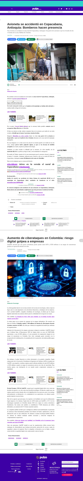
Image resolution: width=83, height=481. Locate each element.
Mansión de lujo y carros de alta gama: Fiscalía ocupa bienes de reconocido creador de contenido (64, 180)
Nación (9, 12)
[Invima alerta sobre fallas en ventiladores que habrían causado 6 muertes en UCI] (12, 118)
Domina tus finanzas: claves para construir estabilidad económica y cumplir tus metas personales (20, 224)
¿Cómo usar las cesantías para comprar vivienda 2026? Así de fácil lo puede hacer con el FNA (35, 224)
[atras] (50, 118)
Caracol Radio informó (21, 126)
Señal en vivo (54, 202)
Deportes (26, 12)
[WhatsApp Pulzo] (72, 9)
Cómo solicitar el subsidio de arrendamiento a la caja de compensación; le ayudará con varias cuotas (49, 224)
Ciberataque (11, 438)
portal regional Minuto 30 (20, 99)
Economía (51, 12)
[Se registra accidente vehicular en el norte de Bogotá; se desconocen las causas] (52, 118)
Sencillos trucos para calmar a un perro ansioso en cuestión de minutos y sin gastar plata (63, 224)
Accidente (10, 213)
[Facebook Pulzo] (59, 9)
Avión (23, 213)
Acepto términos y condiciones (69, 469)
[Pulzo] (36, 9)
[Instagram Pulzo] (69, 9)
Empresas (25, 438)
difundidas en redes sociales (21, 136)
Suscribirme (67, 474)
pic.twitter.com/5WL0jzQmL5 (36, 192)
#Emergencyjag (14, 171)
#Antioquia (24, 167)
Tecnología (34, 12)
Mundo (42, 12)
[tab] (27, 218)
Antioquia (17, 213)
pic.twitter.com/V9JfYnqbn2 (24, 171)
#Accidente (12, 164)
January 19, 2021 (42, 173)
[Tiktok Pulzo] (64, 9)
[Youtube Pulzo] (66, 9)
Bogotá (17, 12)
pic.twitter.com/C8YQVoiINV (15, 182)
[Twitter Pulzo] (61, 9)
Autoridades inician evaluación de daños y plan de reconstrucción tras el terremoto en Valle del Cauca (65, 159)
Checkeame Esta (59, 12)
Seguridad (18, 438)
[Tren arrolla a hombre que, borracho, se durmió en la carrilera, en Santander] (32, 118)
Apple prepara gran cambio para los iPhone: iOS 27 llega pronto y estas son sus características (21, 350)
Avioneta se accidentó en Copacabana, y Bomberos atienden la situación (28, 203)
